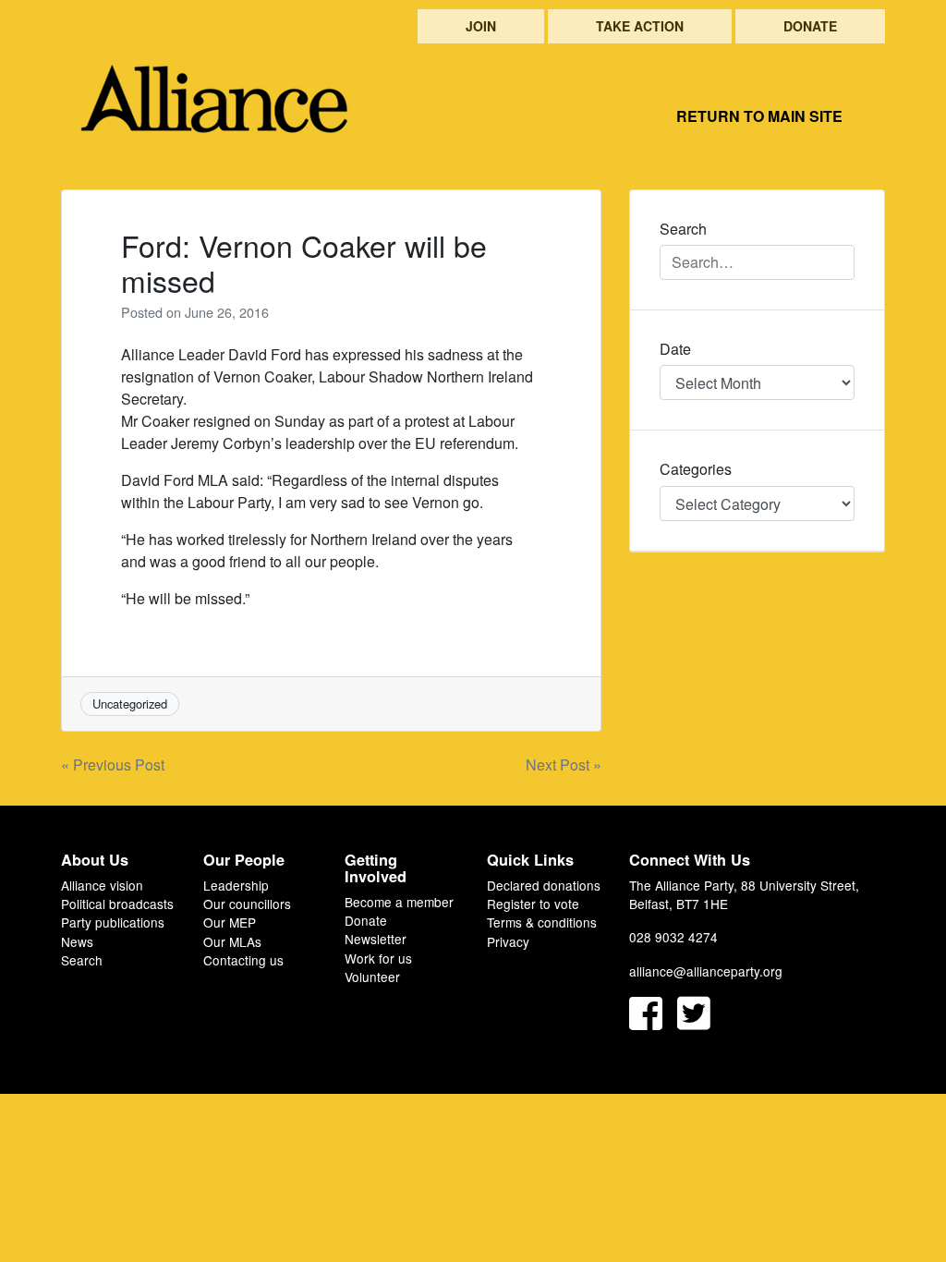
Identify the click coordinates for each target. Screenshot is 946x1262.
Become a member (399, 901)
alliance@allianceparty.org (705, 971)
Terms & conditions (542, 922)
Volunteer (372, 976)
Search (82, 960)
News (77, 941)
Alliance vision (102, 885)
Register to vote (533, 903)
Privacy (508, 941)
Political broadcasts (117, 903)
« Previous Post (112, 764)
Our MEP (229, 922)
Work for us (378, 958)
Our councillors (247, 903)
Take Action (640, 26)
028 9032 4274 (673, 937)
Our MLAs (232, 941)
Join (481, 26)
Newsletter (375, 938)
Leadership (236, 885)
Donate (810, 26)
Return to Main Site (759, 116)
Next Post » (563, 764)
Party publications (112, 922)
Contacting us (243, 960)
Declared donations (543, 885)
